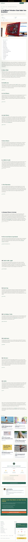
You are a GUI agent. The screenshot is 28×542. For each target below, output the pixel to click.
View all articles (7, 494)
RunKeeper (6, 338)
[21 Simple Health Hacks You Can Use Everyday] (20, 420)
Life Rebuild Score (2, 523)
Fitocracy (5, 358)
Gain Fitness (6, 115)
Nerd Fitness (6, 93)
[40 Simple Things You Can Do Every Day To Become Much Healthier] (20, 434)
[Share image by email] (25, 102)
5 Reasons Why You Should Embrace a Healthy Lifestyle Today (7, 438)
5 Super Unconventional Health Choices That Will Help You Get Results (20, 455)
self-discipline (9, 219)
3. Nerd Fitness (5, 43)
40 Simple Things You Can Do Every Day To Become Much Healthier (20, 441)
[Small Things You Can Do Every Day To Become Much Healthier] (7, 447)
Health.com (6, 82)
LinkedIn (12, 535)
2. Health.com (4, 42)
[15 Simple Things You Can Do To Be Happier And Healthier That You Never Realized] (7, 420)
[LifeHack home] (3, 3)
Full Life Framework (3, 524)
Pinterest (7, 535)
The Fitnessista (6, 184)
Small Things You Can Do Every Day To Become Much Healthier (7, 452)
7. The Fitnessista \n (5, 48)
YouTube (10, 535)
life (9, 190)
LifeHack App (15, 522)
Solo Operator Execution (3, 532)
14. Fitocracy (4, 57)
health (16, 84)
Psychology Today (7, 314)
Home (1, 6)
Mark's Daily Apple (8, 260)
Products (15, 521)
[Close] (26, 1)
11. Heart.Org (4, 53)
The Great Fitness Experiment (10, 236)
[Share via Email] (7, 20)
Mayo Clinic (6, 70)
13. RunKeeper (4, 56)
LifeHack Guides (2, 522)
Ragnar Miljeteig (9, 489)
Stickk (4, 381)
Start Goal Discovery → (21, 538)
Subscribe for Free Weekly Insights (14, 512)
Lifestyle (4, 6)
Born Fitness (6, 140)
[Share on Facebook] (1, 20)
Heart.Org (5, 288)
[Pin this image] (4, 80)
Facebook (2, 535)
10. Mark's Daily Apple (5, 52)
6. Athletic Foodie (5, 47)
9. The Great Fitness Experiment (7, 51)
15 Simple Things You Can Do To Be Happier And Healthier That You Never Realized (7, 427)
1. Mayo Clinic (4, 41)
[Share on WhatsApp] (24, 102)
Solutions (2, 527)
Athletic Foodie (6, 160)
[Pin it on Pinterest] (3, 20)
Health (6, 6)
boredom (9, 122)
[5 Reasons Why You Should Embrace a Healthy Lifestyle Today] (7, 433)
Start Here (2, 521)
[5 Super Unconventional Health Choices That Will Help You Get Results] (20, 448)
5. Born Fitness (5, 46)
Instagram (4, 535)
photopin (5, 37)
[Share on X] (5, 20)
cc (6, 37)
